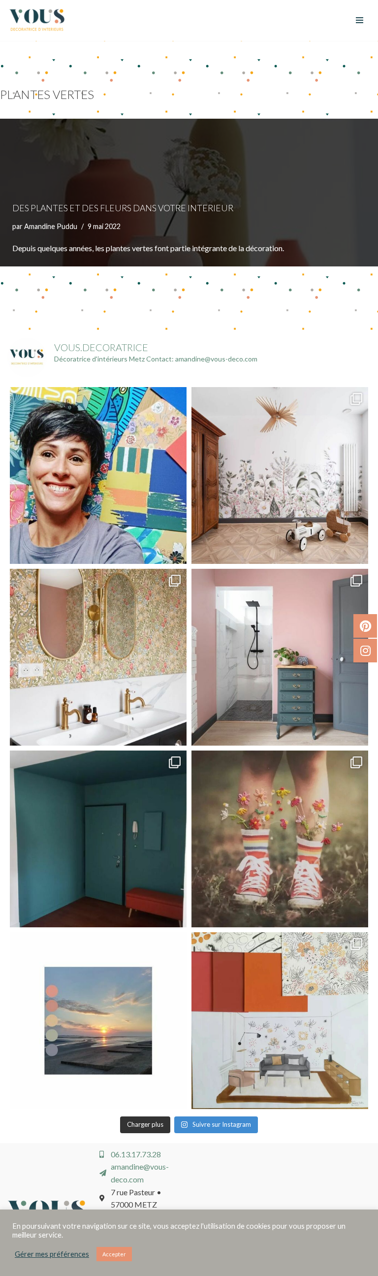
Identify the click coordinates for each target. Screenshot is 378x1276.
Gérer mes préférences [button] (52, 1254)
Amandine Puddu (50, 226)
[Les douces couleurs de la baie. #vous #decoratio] (98, 1020)
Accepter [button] (114, 1254)
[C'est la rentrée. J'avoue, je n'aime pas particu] (98, 475)
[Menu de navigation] (359, 20)
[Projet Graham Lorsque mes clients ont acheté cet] (279, 475)
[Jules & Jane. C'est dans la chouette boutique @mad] (279, 839)
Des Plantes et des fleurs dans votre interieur (122, 208)
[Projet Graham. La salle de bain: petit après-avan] (279, 657)
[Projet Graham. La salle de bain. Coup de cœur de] (98, 657)
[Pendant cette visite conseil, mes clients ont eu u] (279, 1020)
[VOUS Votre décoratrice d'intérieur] (36, 20)
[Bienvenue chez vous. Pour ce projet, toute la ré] (98, 839)
